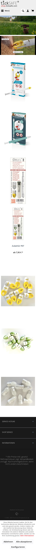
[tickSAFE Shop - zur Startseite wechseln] (9, 4)
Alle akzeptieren (24, 541)
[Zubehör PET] (18, 223)
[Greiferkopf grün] (18, 341)
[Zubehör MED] (18, 180)
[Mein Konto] (28, 11)
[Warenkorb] (33, 11)
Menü (7, 11)
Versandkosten (26, 459)
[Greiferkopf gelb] (18, 291)
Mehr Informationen (27, 536)
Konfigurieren (18, 547)
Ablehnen (8, 541)
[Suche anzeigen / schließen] (23, 11)
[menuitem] (5, 11)
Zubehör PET (18, 246)
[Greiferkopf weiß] (18, 391)
